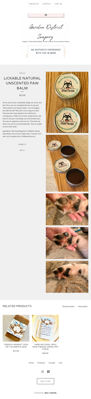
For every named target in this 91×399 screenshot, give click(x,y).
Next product (82, 306)
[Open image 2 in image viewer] (67, 163)
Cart (60, 363)
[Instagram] (43, 372)
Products (34, 4)
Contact (46, 4)
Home (31, 363)
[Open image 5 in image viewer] (67, 277)
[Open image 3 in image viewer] (67, 209)
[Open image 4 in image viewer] (67, 243)
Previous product (68, 306)
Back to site (45, 381)
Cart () (58, 4)
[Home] (45, 35)
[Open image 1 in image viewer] (67, 102)
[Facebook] (48, 372)
